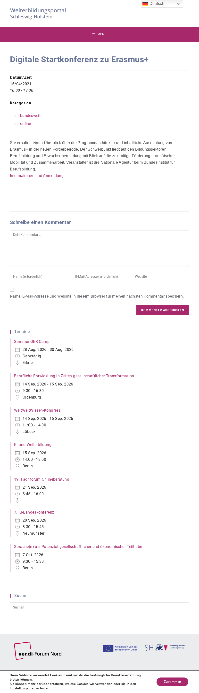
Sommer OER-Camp (32, 341)
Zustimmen (172, 681)
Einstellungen (20, 688)
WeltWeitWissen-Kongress (37, 410)
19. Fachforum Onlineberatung (41, 479)
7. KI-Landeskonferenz (34, 512)
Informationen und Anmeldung (37, 176)
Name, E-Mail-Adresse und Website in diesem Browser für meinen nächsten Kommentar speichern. (97, 296)
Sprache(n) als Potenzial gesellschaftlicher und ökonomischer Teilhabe (78, 546)
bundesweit (30, 115)
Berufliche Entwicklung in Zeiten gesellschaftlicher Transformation (74, 376)
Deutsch (156, 3)
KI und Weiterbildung (32, 444)
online (25, 123)
